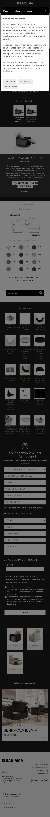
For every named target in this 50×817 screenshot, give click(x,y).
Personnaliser (10, 86)
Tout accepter (25, 81)
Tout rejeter (9, 81)
